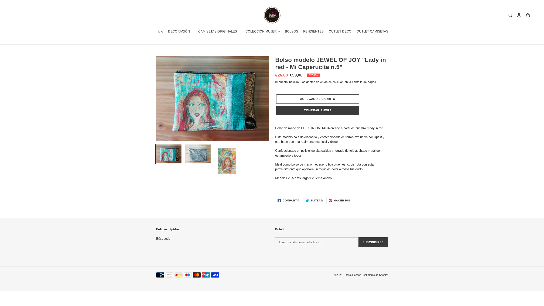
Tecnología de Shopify (375, 274)
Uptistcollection (352, 274)
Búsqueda (163, 238)
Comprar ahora (318, 110)
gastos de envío (317, 82)
